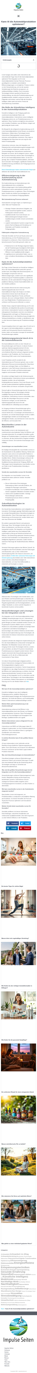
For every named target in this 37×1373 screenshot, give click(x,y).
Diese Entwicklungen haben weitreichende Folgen (17, 169)
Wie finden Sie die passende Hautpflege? (14, 1040)
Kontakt (6, 1364)
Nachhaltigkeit (10, 1284)
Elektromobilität (7, 1263)
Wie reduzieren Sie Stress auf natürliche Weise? (16, 1196)
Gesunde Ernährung (13, 1271)
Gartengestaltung (23, 1270)
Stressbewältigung (11, 1295)
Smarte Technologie (27, 1291)
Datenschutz (4, 1258)
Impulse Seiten (9, 1348)
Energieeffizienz (24, 1262)
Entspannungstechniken (15, 1267)
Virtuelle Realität (11, 1302)
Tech (2, 1308)
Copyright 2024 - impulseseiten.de (18, 1371)
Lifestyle (7, 1354)
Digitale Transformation (27, 1258)
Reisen (6, 1358)
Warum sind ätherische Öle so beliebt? (13, 1144)
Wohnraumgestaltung (9, 1305)
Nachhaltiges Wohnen (24, 1282)
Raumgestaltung (8, 1289)
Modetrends (7, 1279)
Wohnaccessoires (20, 1302)
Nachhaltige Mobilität (20, 1279)
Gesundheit (7, 1274)
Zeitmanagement (22, 1304)
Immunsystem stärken (22, 1274)
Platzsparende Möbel (6, 1286)
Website (6, 1365)
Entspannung (5, 1265)
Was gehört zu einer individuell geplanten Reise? (16, 1243)
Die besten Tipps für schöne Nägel (12, 886)
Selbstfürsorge (22, 1288)
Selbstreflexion (32, 1288)
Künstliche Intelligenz (15, 1276)
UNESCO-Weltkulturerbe (20, 1300)
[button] (18, 16)
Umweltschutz (7, 1300)
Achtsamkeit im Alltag (19, 1254)
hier (27, 681)
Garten (6, 1352)
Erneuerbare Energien (9, 1270)
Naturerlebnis (24, 1284)
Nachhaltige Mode (10, 1281)
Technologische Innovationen (16, 1298)
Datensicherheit (13, 1258)
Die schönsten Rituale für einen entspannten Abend (17, 1092)
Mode (6, 1356)
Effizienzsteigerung (18, 1261)
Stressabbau (16, 1293)
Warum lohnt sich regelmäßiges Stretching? (15, 938)
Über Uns (7, 1362)
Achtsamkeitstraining (8, 1256)
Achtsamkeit (5, 1254)
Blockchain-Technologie (24, 1256)
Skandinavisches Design (11, 1291)
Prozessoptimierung (18, 1286)
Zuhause (7, 1350)
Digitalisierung (5, 1260)
